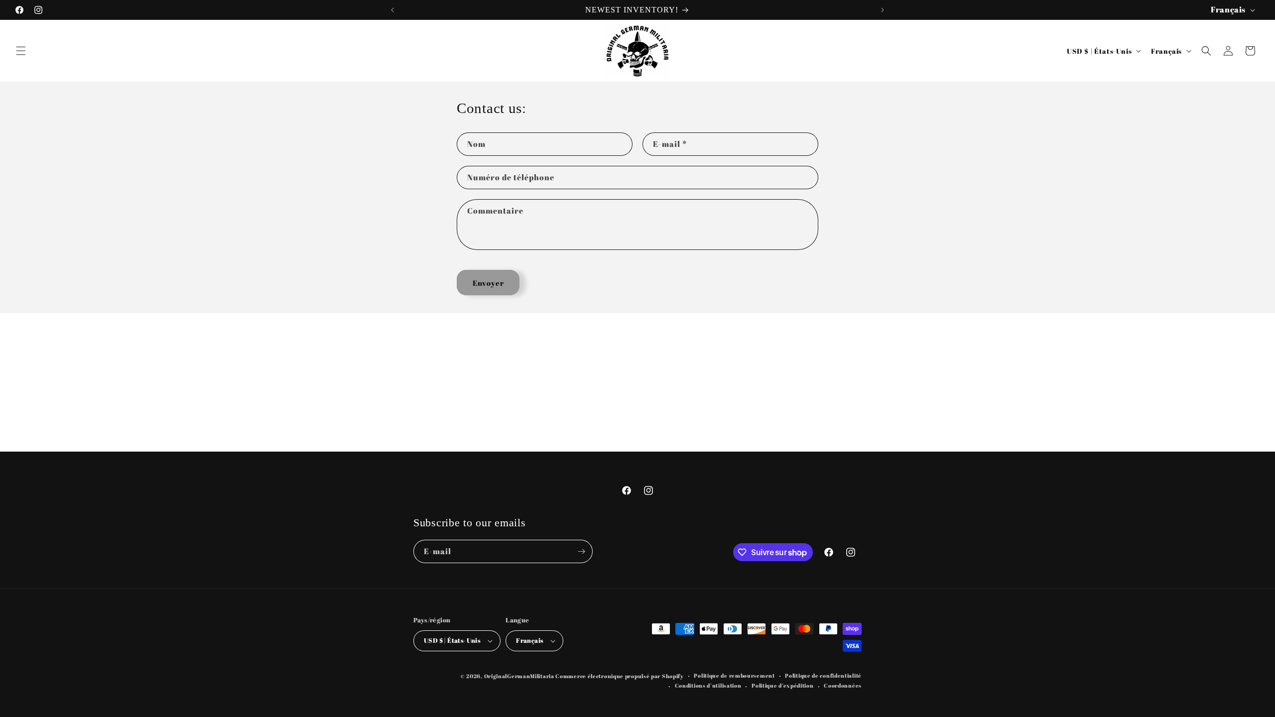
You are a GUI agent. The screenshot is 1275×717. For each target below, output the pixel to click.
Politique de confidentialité (823, 675)
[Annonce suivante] (882, 9)
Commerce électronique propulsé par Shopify (619, 676)
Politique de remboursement (734, 675)
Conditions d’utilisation (708, 685)
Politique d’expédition (782, 685)
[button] (21, 51)
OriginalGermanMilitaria (519, 676)
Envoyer (488, 283)
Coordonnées (843, 685)
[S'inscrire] (581, 551)
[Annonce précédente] (392, 9)
